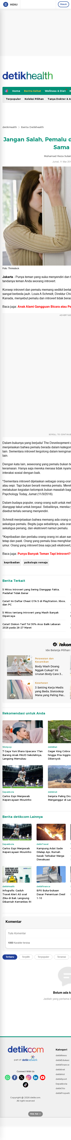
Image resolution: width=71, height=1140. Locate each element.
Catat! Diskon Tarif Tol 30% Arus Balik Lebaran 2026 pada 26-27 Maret (31, 626)
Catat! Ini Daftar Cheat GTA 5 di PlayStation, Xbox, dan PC (34, 603)
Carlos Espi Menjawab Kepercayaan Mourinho (16, 798)
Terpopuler (13, 98)
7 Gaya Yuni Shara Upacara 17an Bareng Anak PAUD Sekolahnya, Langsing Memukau (22, 755)
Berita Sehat (32, 90)
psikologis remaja (36, 562)
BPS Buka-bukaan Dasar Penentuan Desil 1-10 (51, 894)
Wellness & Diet (55, 90)
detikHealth (9, 127)
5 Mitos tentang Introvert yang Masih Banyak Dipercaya (30, 614)
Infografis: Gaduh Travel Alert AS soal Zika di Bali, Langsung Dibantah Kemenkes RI (16, 896)
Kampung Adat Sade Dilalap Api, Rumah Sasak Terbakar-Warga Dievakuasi (50, 854)
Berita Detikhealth (32, 127)
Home (16, 90)
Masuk (63, 4)
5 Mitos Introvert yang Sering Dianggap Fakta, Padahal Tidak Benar (30, 591)
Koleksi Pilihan (34, 98)
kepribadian (12, 562)
